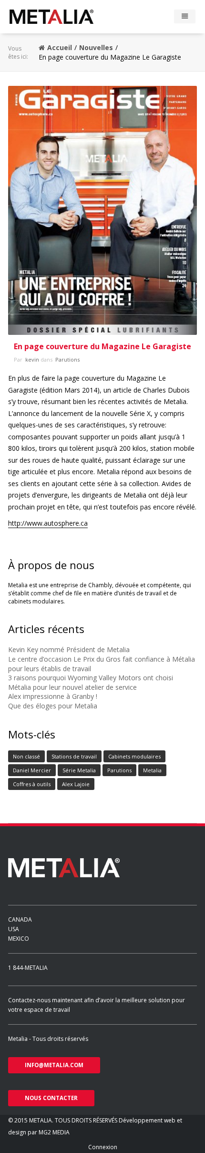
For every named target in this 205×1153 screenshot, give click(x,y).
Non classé (26, 756)
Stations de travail (74, 756)
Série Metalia (79, 770)
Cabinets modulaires (134, 756)
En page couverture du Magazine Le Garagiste (102, 346)
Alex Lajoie (76, 784)
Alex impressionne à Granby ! (52, 696)
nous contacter (51, 1097)
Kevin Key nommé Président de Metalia (69, 649)
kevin (31, 359)
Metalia (152, 770)
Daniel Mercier (32, 770)
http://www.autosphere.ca (48, 523)
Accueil (59, 47)
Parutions (67, 359)
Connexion (102, 1147)
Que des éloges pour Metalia (52, 705)
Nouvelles (96, 47)
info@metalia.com (54, 1065)
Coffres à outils (32, 784)
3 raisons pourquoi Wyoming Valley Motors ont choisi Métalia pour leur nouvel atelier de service (90, 682)
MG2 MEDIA (54, 1132)
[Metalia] (65, 17)
